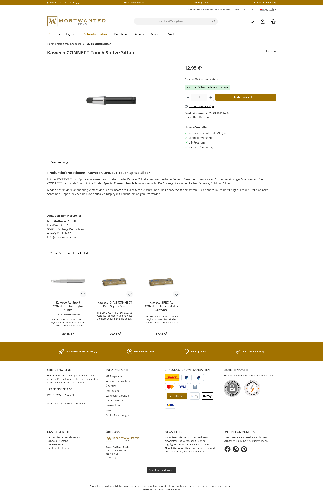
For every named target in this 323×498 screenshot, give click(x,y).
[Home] (52, 34)
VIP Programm (114, 376)
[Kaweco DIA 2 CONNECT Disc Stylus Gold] (115, 281)
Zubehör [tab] (55, 253)
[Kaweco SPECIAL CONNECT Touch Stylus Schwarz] (161, 281)
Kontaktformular (76, 403)
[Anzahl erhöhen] (210, 97)
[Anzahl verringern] (188, 97)
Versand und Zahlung (118, 381)
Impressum (112, 390)
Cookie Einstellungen (118, 415)
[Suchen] (214, 21)
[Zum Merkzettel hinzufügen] (83, 294)
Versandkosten (152, 486)
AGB (108, 410)
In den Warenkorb (245, 97)
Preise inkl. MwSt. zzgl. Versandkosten (202, 79)
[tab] (59, 162)
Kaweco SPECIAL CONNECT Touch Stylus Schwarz (161, 306)
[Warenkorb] (272, 21)
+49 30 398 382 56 (59, 389)
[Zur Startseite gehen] (76, 21)
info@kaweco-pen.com (61, 237)
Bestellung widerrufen (161, 470)
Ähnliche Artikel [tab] (78, 253)
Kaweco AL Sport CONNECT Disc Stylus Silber (68, 306)
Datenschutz (113, 405)
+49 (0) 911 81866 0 (59, 233)
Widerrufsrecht (114, 400)
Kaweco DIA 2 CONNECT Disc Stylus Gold (114, 304)
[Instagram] (236, 449)
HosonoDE (174, 489)
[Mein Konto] (262, 21)
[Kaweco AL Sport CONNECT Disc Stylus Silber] (68, 281)
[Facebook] (227, 449)
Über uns (111, 385)
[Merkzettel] (251, 21)
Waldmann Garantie (117, 395)
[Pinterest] (244, 449)
